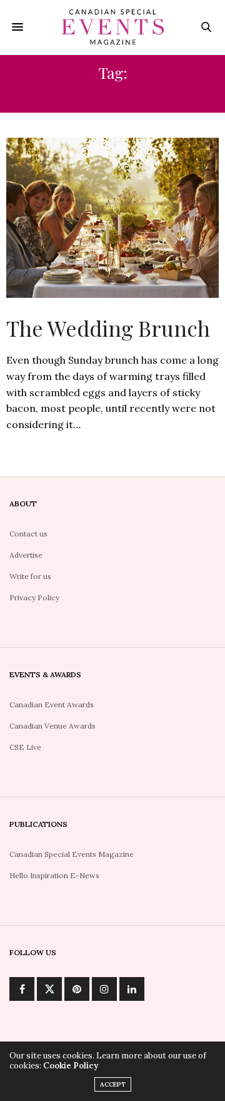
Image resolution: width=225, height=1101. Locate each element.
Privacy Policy (34, 597)
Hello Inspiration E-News (54, 875)
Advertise (25, 555)
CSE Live (25, 747)
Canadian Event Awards (51, 704)
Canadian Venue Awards (52, 725)
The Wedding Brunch (108, 328)
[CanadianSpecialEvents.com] (112, 27)
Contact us (28, 533)
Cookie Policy (70, 1065)
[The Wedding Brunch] (112, 218)
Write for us (30, 576)
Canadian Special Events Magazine (71, 854)
